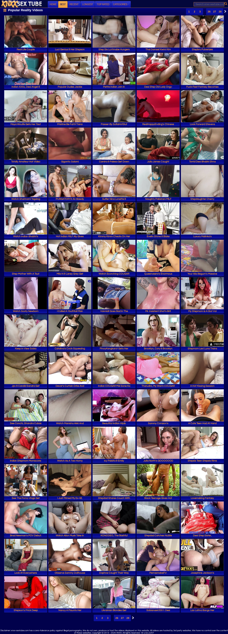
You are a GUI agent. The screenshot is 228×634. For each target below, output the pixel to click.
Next (224, 11)
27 (214, 11)
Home (53, 4)
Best (63, 4)
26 (209, 11)
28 (220, 11)
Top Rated (103, 4)
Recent (74, 4)
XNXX (21, 4)
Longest (87, 4)
